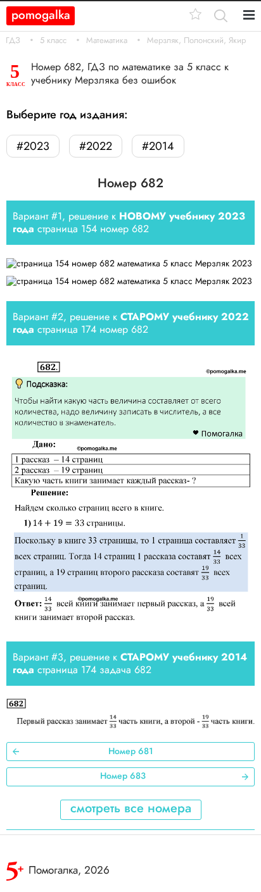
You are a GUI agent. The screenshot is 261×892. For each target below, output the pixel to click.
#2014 (158, 146)
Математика (106, 40)
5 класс (53, 40)
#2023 (32, 146)
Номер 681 (130, 751)
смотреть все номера (130, 808)
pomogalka (40, 14)
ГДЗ (13, 40)
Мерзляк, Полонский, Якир (196, 40)
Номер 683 (123, 775)
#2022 (95, 146)
